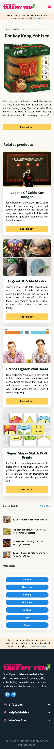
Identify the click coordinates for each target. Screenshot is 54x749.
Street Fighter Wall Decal (27, 369)
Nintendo (27, 587)
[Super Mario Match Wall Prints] (27, 430)
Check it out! (27, 127)
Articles (27, 610)
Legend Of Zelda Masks (27, 281)
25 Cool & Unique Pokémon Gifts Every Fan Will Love (29, 554)
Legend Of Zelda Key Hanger (27, 195)
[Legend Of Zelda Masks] (27, 257)
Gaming (27, 594)
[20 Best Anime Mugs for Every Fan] (7, 519)
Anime (27, 625)
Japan (27, 617)
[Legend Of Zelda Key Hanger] (27, 169)
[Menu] (49, 6)
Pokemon (27, 579)
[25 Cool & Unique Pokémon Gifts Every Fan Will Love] (7, 554)
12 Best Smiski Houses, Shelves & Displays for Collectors (29, 531)
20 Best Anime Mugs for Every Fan (30, 519)
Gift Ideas (27, 602)
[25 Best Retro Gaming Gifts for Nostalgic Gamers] (7, 543)
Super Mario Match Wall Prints (27, 455)
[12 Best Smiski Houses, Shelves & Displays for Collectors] (7, 531)
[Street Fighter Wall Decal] (27, 345)
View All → (45, 506)
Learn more (38, 18)
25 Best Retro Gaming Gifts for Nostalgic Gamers (28, 543)
